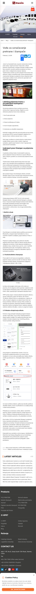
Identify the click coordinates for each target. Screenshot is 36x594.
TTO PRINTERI (22, 502)
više (31, 456)
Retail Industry (22, 539)
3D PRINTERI (22, 505)
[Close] (34, 575)
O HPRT (7, 34)
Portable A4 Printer (7, 510)
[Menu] (32, 3)
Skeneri (3, 502)
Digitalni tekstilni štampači (9, 505)
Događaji (15, 34)
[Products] (3, 3)
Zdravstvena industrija (25, 542)
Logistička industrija (7, 542)
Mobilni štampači (6, 500)
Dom (2, 40)
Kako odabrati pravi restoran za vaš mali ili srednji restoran (18, 461)
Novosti (15, 36)
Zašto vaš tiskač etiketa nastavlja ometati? (14, 475)
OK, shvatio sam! (18, 589)
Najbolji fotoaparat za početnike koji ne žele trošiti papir (18, 468)
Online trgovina (23, 521)
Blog (21, 36)
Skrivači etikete (23, 497)
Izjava (29, 34)
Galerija (22, 34)
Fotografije (21, 508)
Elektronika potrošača (25, 500)
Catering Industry (6, 539)
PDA (2, 508)
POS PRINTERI (5, 497)
